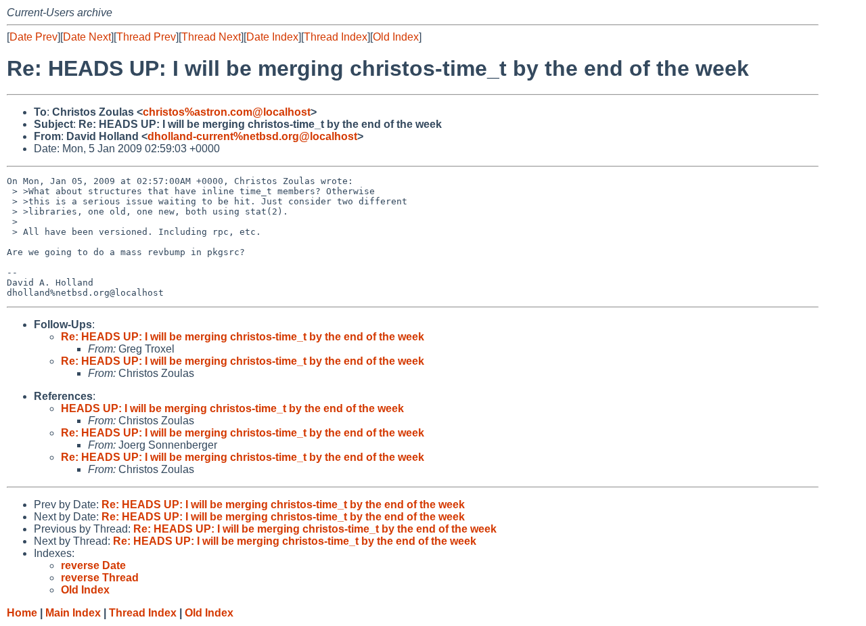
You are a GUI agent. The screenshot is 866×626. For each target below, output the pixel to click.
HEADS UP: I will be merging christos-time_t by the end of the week (232, 408)
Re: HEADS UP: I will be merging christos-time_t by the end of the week (242, 336)
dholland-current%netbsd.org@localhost (252, 136)
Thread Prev (146, 37)
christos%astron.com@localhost (227, 112)
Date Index (272, 37)
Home (22, 613)
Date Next (87, 37)
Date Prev (33, 37)
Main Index (73, 613)
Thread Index (335, 37)
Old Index (396, 37)
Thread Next (211, 37)
